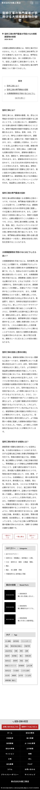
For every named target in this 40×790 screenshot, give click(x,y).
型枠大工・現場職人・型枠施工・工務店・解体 (20, 558)
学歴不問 (27, 646)
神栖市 (14, 675)
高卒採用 (16, 641)
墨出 (6, 646)
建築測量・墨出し (10, 680)
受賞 (16, 651)
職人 (7, 566)
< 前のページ (7, 536)
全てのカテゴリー (12, 554)
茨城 (21, 661)
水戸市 (21, 675)
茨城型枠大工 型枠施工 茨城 (15, 574)
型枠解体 (21, 665)
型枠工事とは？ (13, 85)
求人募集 (8, 641)
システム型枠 (25, 670)
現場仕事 (28, 656)
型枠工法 (8, 670)
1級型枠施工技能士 (16, 646)
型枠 (26, 661)
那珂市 (15, 661)
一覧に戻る (20, 536)
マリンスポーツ (26, 641)
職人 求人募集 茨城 (14, 570)
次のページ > (32, 536)
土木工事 (29, 665)
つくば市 (28, 675)
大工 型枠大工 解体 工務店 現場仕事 (20, 562)
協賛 (26, 651)
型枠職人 (14, 656)
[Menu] (36, 2)
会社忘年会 (8, 651)
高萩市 (7, 656)
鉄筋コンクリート (10, 665)
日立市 (7, 675)
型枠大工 (8, 661)
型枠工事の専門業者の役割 (17, 89)
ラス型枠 (16, 670)
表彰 (21, 651)
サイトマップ (30, 774)
